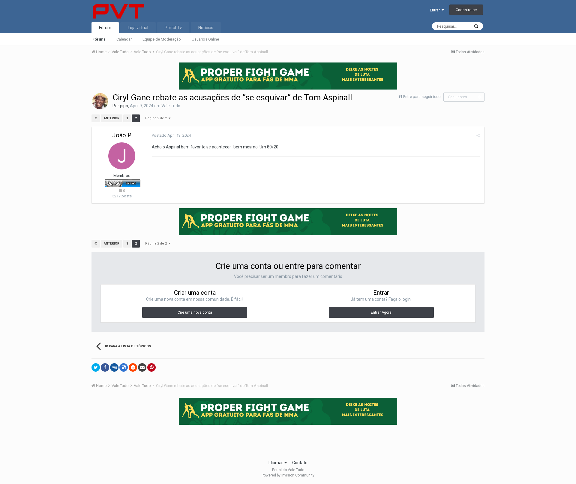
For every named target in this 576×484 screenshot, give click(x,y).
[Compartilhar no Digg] (114, 367)
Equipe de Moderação (161, 39)
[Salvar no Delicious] (123, 367)
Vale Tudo (170, 105)
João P (121, 135)
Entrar (436, 10)
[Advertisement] (288, 440)
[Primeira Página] (96, 118)
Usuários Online (205, 39)
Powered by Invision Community (288, 475)
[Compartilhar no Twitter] (96, 367)
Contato (300, 462)
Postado (171, 135)
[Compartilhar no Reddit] (133, 367)
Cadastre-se (466, 10)
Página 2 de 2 (157, 118)
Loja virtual (138, 27)
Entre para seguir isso (422, 96)
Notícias (205, 27)
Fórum (105, 27)
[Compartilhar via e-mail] (142, 367)
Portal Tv (173, 27)
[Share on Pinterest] (151, 367)
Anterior (111, 118)
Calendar (124, 39)
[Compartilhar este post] (478, 135)
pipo (124, 105)
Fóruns (99, 39)
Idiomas (276, 462)
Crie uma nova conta (195, 312)
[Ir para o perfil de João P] (121, 155)
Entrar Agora (381, 312)
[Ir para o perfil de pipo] (100, 101)
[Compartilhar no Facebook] (105, 367)
